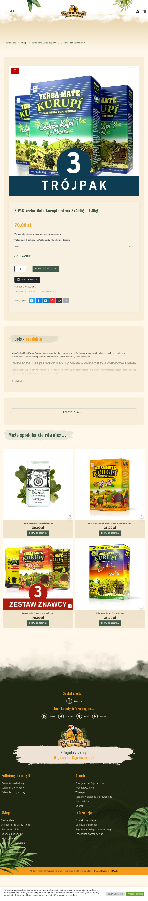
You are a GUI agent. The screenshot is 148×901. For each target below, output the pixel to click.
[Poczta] (59, 300)
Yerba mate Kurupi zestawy (44, 43)
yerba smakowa (46, 291)
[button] (74, 412)
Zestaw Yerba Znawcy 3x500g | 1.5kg (38, 613)
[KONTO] (138, 11)
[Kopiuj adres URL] (66, 300)
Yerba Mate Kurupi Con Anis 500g (110, 613)
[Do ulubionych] (15, 71)
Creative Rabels (100, 871)
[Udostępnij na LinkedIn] (45, 300)
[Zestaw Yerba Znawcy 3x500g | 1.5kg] (38, 574)
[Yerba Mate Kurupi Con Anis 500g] (110, 574)
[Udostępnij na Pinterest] (52, 300)
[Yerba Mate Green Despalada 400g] (38, 484)
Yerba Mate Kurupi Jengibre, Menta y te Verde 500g (110, 523)
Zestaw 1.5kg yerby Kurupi (73, 43)
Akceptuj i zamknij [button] (135, 894)
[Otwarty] (9, 11)
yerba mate (32, 291)
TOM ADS (114, 871)
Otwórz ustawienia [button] (115, 894)
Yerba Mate (11, 43)
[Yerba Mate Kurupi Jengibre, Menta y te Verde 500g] (110, 484)
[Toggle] (17, 381)
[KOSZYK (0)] (145, 11)
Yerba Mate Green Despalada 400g (38, 523)
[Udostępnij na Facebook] (39, 300)
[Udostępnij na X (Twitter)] (32, 300)
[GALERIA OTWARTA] (74, 131)
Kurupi (24, 43)
